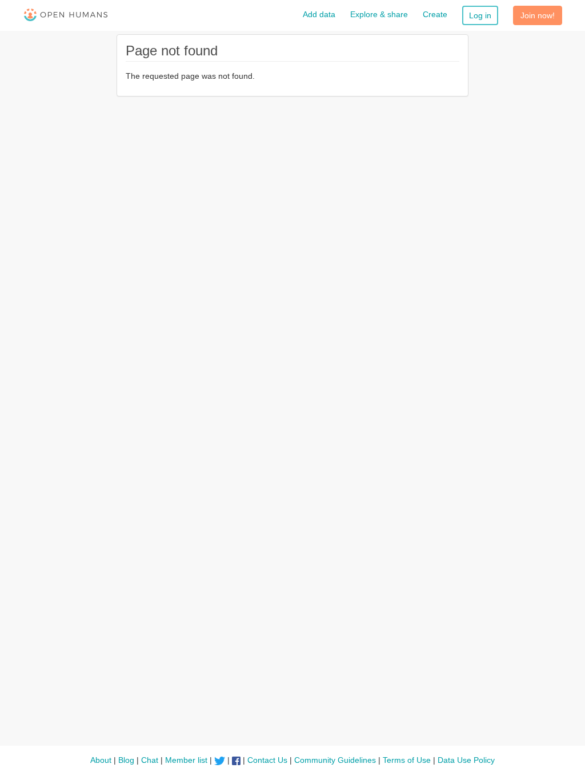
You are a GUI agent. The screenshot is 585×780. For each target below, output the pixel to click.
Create (435, 14)
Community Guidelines (335, 760)
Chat (149, 760)
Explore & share (379, 14)
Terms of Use (407, 760)
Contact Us (267, 760)
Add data (319, 14)
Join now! (537, 15)
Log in (480, 15)
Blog (126, 760)
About (100, 760)
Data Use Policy (466, 760)
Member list (186, 760)
